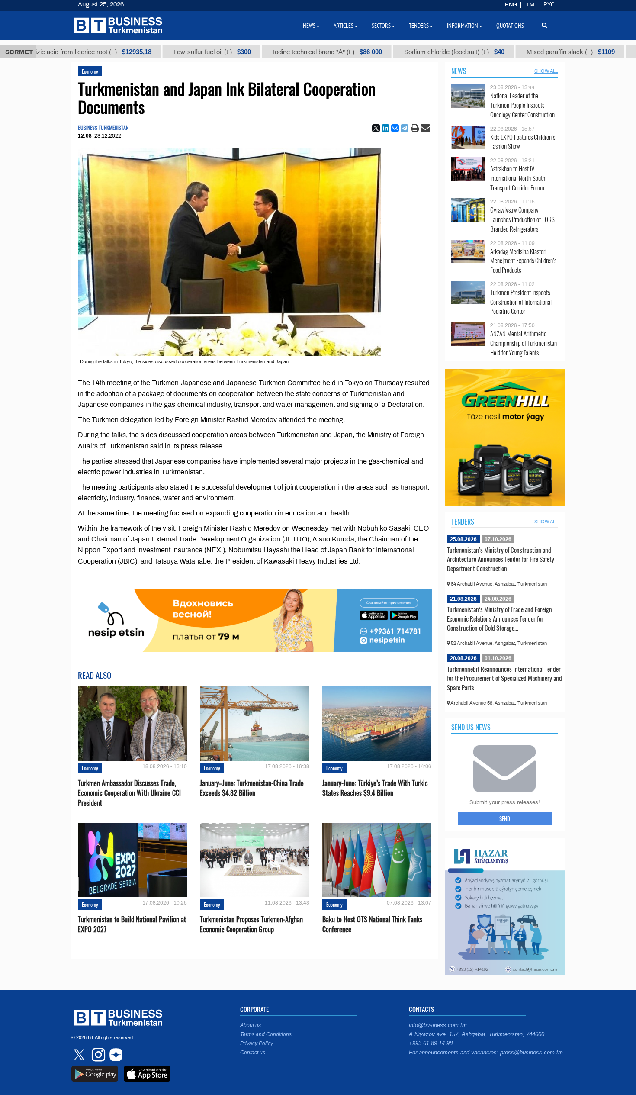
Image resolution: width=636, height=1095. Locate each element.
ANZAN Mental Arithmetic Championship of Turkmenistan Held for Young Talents (523, 343)
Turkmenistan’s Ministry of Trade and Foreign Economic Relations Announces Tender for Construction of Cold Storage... (499, 618)
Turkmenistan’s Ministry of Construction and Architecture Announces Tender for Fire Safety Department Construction (500, 559)
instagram (97, 1054)
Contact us (252, 1053)
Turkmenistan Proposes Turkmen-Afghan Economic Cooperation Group (251, 924)
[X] (376, 128)
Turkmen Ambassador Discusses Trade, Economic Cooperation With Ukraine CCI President (129, 793)
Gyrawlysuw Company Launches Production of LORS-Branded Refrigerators (523, 219)
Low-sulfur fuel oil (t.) (180, 51)
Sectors (381, 25)
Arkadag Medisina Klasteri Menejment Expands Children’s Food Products (523, 261)
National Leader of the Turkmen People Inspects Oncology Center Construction (522, 105)
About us (250, 1025)
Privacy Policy (256, 1043)
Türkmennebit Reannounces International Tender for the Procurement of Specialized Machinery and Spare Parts (504, 678)
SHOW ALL (546, 71)
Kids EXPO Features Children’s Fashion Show (522, 141)
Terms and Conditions (266, 1034)
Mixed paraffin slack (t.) (539, 51)
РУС (549, 5)
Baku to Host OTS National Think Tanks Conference (372, 924)
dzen (114, 1054)
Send (504, 818)
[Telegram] (404, 128)
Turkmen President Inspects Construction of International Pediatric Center (521, 302)
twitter (80, 1054)
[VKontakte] (395, 128)
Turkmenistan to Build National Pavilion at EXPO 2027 (132, 924)
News (458, 71)
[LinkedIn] (385, 128)
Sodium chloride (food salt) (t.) (422, 51)
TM (530, 5)
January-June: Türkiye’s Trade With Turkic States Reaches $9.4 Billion (375, 788)
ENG (511, 5)
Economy (90, 71)
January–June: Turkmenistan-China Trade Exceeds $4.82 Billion (252, 788)
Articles (343, 25)
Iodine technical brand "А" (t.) (295, 51)
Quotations (510, 25)
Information (462, 25)
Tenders (462, 521)
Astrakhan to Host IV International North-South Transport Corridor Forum (517, 178)
